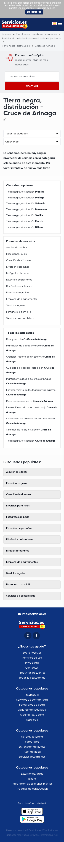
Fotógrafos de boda (17, 273)
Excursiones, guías (16, 254)
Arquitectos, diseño (32, 714)
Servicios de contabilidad (20, 318)
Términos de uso (32, 657)
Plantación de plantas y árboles (30, 348)
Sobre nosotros (32, 652)
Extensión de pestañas (19, 280)
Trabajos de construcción (32, 788)
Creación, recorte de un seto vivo (30, 359)
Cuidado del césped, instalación (30, 370)
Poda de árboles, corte (29, 401)
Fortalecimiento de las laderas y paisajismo (30, 392)
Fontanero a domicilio (18, 312)
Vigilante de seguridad (32, 709)
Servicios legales (15, 305)
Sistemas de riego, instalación (28, 432)
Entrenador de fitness (32, 746)
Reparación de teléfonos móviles (32, 783)
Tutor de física (32, 751)
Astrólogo (32, 719)
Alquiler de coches (16, 247)
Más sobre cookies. (46, 8)
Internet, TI (32, 694)
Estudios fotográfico (17, 292)
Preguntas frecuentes (32, 672)
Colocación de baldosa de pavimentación (30, 421)
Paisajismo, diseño (26, 339)
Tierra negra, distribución (25, 192)
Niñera (32, 778)
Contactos (32, 667)
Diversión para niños (17, 267)
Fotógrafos (32, 741)
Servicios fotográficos (32, 756)
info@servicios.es (34, 614)
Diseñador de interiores (19, 286)
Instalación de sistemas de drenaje (31, 409)
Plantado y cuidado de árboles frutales (28, 381)
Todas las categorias (32, 677)
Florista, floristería (32, 736)
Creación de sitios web (19, 260)
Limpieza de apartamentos (21, 299)
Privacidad (32, 662)
